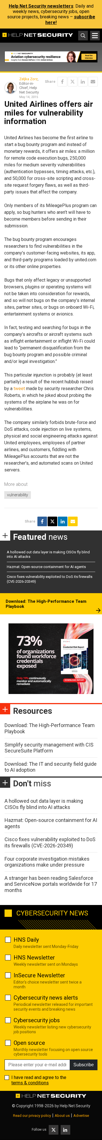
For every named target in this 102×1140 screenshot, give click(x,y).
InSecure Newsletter (39, 975)
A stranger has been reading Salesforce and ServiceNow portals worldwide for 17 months (51, 884)
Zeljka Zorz (28, 79)
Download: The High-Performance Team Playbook (46, 604)
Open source (29, 1042)
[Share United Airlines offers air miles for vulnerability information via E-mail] (93, 81)
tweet (19, 388)
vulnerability (17, 495)
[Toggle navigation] (95, 35)
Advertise (81, 1115)
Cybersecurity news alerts (46, 997)
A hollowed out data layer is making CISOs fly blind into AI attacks (44, 804)
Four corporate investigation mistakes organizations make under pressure (47, 862)
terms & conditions (30, 1082)
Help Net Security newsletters (41, 6)
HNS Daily (26, 939)
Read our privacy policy (32, 1115)
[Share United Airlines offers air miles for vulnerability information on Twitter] (72, 81)
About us (62, 1115)
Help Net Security (75, 1106)
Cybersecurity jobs (37, 1020)
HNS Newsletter (34, 957)
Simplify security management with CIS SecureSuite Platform (49, 748)
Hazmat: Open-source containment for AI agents (46, 567)
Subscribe (83, 1064)
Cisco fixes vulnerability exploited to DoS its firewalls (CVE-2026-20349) (50, 842)
